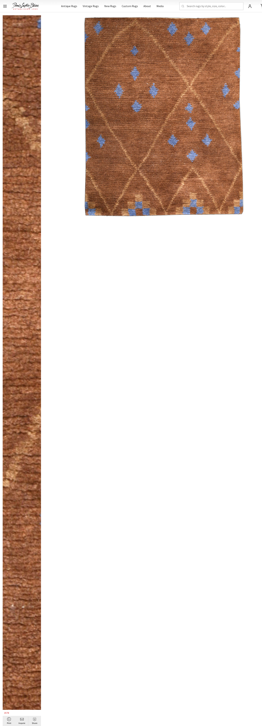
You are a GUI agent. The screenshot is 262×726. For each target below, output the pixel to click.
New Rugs (110, 6)
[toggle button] (5, 6)
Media (160, 6)
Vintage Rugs (91, 6)
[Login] (250, 6)
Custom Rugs (130, 6)
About (147, 6)
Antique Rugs (69, 6)
